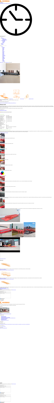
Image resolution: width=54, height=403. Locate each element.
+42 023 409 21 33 (20, 324)
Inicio (1, 37)
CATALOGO (2, 38)
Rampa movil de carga (3, 316)
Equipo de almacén (4, 39)
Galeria (2, 43)
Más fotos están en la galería (3, 258)
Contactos (2, 44)
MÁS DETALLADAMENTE (3, 269)
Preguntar (1, 100)
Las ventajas (6, 132)
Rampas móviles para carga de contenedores (4, 288)
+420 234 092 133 (9, 3)
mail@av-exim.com (3, 326)
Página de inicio (1, 62)
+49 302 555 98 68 (9, 324)
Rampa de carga (7, 62)
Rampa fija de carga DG (3, 319)
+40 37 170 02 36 (13, 324)
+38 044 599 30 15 (28, 324)
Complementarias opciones (2, 132)
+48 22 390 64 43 (2, 3)
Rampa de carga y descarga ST (4, 318)
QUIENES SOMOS (3, 40)
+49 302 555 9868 (5, 3)
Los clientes (3, 41)
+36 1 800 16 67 (16, 324)
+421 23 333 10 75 (24, 324)
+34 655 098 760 (1, 324)
